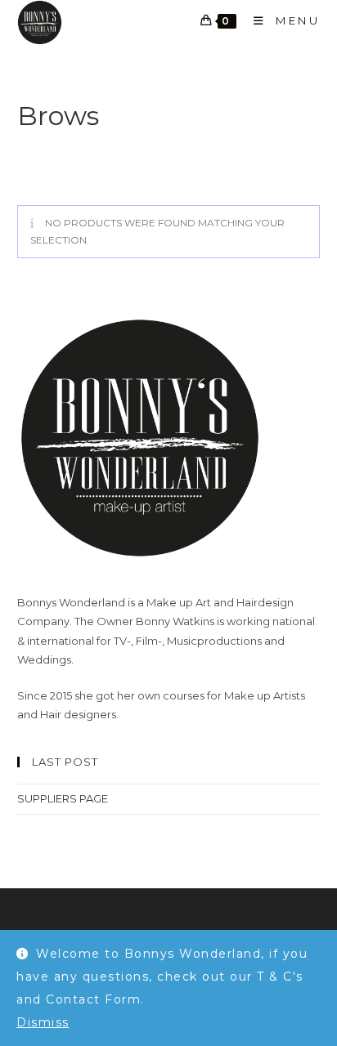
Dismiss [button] (43, 1022)
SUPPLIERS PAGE (62, 798)
